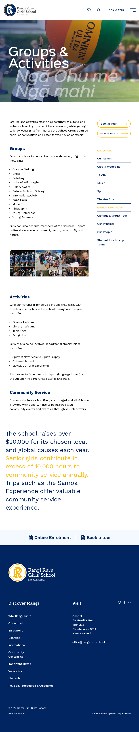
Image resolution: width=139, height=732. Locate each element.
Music (101, 183)
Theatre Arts (105, 199)
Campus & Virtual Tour (112, 215)
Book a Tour (108, 123)
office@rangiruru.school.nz (90, 642)
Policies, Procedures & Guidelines (30, 685)
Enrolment (15, 630)
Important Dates (19, 664)
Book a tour (115, 10)
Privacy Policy (16, 713)
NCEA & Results (109, 133)
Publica (126, 713)
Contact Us (15, 656)
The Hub (14, 678)
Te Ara (101, 175)
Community (16, 652)
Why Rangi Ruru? (19, 616)
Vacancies (15, 671)
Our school (104, 150)
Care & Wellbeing (109, 166)
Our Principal (105, 223)
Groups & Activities (110, 207)
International (17, 645)
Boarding (14, 637)
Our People (104, 232)
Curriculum (104, 158)
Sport (101, 191)
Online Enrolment (52, 537)
